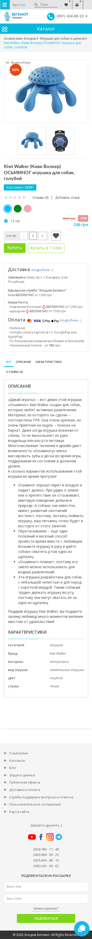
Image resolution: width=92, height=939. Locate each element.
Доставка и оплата (24, 789)
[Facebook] (41, 837)
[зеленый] (17, 209)
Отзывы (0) (14, 372)
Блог (12, 767)
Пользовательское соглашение (35, 804)
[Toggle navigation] (5, 4)
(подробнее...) (42, 270)
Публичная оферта (24, 782)
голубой (56, 678)
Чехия (54, 686)
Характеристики (49, 362)
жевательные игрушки (67, 670)
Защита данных (22, 775)
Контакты (17, 760)
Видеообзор (20, 62)
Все (8, 362)
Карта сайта (19, 811)
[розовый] (27, 209)
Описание (23, 362)
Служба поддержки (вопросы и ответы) (41, 797)
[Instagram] (50, 837)
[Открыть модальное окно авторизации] (56, 236)
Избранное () (66, 2)
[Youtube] (32, 837)
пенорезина (59, 661)
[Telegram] (59, 837)
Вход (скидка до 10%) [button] (87, 2)
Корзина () (76, 2)
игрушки (56, 645)
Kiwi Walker (58, 653)
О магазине (18, 753)
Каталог (46, 29)
